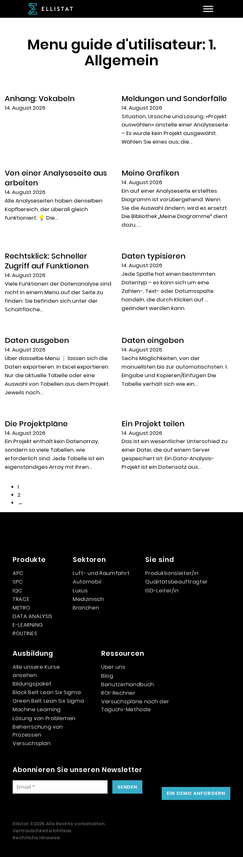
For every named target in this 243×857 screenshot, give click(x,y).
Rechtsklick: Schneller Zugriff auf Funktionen (47, 261)
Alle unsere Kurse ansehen (36, 671)
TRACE (21, 599)
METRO (21, 607)
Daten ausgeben (37, 340)
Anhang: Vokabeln (40, 98)
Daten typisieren (153, 256)
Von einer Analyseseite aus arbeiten (56, 178)
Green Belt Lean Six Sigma (48, 701)
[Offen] (208, 9)
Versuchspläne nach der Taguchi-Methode (135, 705)
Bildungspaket (32, 683)
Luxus (80, 590)
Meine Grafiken (150, 173)
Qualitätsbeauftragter (176, 581)
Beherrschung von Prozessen (38, 730)
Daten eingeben (153, 340)
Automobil (87, 581)
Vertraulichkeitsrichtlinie (42, 831)
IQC (17, 590)
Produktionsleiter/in (171, 573)
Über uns (113, 667)
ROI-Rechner (118, 693)
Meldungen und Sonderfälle (174, 98)
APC (18, 573)
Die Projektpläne (36, 423)
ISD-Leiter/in (161, 590)
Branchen (86, 607)
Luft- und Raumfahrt (101, 573)
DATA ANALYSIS (33, 616)
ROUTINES (25, 633)
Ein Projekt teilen (153, 423)
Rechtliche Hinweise (36, 837)
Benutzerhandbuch (127, 684)
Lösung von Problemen (44, 718)
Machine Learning (37, 709)
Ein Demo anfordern (196, 793)
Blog (107, 676)
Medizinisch (88, 599)
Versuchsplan (31, 743)
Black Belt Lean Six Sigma (47, 692)
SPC (18, 581)
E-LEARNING (28, 624)
